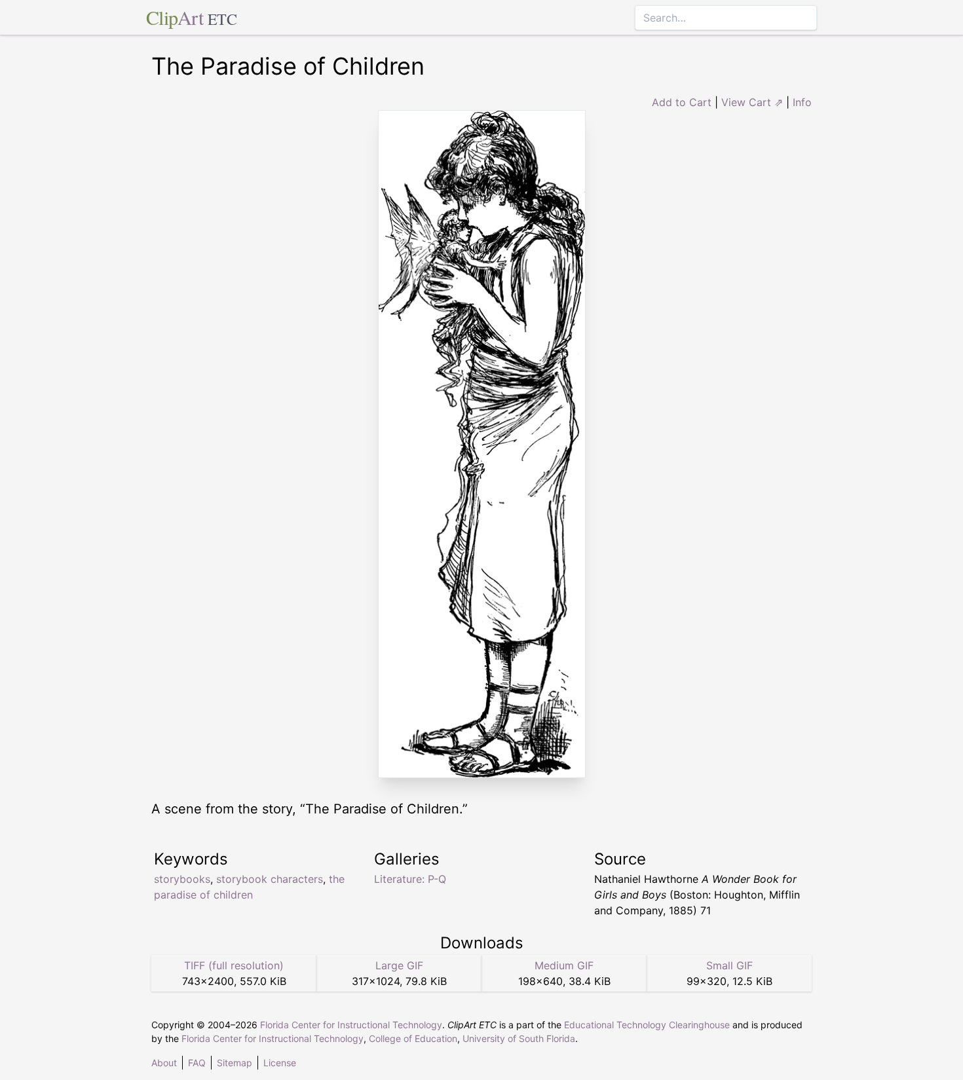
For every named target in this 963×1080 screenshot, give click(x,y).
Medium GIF (564, 965)
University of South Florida (519, 1038)
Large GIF (399, 965)
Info (802, 102)
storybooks (182, 878)
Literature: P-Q (410, 878)
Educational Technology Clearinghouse (647, 1024)
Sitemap (234, 1062)
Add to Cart (681, 102)
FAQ (197, 1062)
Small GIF (729, 965)
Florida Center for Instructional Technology (351, 1024)
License (279, 1062)
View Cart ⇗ (752, 102)
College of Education (413, 1038)
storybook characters (269, 878)
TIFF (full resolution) (234, 965)
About (164, 1062)
